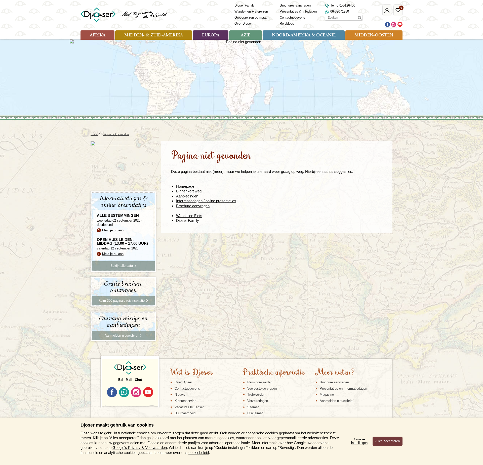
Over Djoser (243, 23)
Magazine (327, 394)
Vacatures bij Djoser (189, 407)
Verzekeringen (257, 401)
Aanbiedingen (187, 196)
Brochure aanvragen (193, 206)
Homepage (185, 186)
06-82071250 (339, 11)
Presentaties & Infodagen (298, 11)
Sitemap (253, 407)
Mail (129, 380)
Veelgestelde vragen (262, 388)
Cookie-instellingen (359, 441)
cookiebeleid (198, 452)
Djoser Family (244, 5)
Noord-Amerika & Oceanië (304, 35)
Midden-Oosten (373, 35)
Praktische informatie (273, 373)
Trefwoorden (256, 394)
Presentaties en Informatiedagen (343, 388)
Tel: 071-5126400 (342, 5)
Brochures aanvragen (295, 5)
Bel (120, 380)
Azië (245, 35)
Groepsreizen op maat (250, 17)
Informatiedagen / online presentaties (206, 201)
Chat (138, 380)
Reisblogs (287, 23)
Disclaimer (255, 413)
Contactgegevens (292, 17)
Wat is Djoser (191, 373)
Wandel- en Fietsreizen (251, 11)
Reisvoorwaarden (259, 382)
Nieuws (180, 394)
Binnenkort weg (189, 191)
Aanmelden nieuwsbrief (336, 401)
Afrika (97, 35)
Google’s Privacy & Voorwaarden (139, 447)
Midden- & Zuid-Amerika (153, 35)
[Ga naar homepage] (124, 15)
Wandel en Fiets (189, 216)
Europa (210, 35)
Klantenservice (185, 401)
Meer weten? (335, 373)
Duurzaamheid (185, 413)
